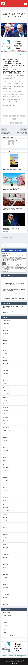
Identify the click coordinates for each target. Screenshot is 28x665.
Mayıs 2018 (5, 597)
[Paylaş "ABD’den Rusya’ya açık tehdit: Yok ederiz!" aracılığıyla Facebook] (4, 116)
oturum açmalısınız (16, 240)
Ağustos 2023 (6, 387)
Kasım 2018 (5, 577)
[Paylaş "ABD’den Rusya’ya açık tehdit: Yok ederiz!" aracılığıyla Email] (12, 119)
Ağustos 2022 (6, 427)
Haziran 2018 (6, 594)
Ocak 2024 (5, 370)
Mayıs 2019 (5, 557)
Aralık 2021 (5, 454)
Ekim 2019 (5, 540)
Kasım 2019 (5, 537)
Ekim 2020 (5, 500)
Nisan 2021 (5, 480)
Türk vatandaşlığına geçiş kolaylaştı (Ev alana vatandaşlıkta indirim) (13, 188)
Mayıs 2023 (5, 397)
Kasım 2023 (5, 377)
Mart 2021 (5, 484)
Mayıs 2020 (5, 517)
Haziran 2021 (6, 474)
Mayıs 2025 (5, 340)
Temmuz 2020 (6, 510)
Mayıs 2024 (5, 360)
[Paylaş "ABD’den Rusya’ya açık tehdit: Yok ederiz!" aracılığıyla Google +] (10, 116)
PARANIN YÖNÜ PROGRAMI (9, 635)
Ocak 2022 (5, 450)
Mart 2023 (5, 403)
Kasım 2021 (5, 457)
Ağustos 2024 (6, 357)
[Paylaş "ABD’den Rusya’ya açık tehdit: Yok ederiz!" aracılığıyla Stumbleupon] (23, 116)
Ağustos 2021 (6, 467)
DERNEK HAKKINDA (7, 615)
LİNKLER (5, 632)
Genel (4, 619)
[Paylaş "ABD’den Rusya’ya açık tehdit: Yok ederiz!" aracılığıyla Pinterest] (15, 116)
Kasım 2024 (5, 350)
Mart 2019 (5, 564)
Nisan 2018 (5, 601)
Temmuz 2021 (6, 470)
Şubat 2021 (5, 487)
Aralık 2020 (5, 494)
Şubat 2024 (5, 367)
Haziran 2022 (6, 434)
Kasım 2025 (5, 337)
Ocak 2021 (5, 490)
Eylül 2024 (5, 353)
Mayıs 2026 (5, 327)
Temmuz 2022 (6, 430)
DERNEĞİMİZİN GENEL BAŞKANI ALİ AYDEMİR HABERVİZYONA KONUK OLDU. (13, 279)
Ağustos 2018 (6, 587)
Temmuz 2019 (6, 551)
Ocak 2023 (5, 410)
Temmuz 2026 (6, 320)
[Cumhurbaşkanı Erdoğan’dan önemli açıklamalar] (14, 219)
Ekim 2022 (5, 420)
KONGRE (5, 625)
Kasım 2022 (5, 417)
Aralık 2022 (5, 414)
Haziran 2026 (6, 323)
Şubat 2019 (5, 567)
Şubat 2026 (5, 333)
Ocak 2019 (5, 571)
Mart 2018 (5, 604)
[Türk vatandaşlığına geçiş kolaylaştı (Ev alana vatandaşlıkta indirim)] (14, 179)
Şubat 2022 (5, 447)
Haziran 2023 (6, 393)
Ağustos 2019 (6, 547)
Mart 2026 (5, 330)
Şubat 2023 (5, 407)
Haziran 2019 (6, 554)
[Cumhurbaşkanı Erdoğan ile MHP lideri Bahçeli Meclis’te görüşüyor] (14, 199)
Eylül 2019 (5, 544)
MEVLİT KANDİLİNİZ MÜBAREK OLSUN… (12, 169)
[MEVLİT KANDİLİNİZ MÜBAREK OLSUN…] (14, 160)
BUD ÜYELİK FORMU (7, 612)
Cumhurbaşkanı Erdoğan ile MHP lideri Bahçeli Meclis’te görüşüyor (12, 208)
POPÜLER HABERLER (7, 639)
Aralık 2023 (5, 373)
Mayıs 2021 (5, 477)
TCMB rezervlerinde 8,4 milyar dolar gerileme (13, 298)
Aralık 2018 (5, 574)
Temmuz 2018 (6, 591)
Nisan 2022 (5, 440)
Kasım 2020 (5, 497)
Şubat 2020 (5, 527)
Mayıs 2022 (5, 437)
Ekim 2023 (5, 380)
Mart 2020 (5, 524)
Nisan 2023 (5, 400)
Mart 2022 (5, 444)
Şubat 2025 (5, 347)
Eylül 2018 (5, 584)
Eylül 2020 (5, 504)
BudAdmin (17, 140)
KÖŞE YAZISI (5, 629)
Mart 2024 (5, 363)
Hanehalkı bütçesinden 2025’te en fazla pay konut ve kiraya (13, 294)
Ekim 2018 (5, 581)
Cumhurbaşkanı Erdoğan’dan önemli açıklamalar (12, 229)
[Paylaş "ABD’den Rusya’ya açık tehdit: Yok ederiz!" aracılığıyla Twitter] (7, 116)
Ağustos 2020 (6, 507)
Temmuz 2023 (6, 390)
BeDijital (23, 660)
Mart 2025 (5, 343)
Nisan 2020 (5, 520)
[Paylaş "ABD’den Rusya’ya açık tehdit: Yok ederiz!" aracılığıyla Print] (15, 119)
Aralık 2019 (5, 534)
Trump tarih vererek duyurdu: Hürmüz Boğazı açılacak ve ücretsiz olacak (14, 284)
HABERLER (12, 19)
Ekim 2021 (5, 460)
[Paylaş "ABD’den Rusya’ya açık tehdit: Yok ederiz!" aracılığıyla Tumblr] (12, 116)
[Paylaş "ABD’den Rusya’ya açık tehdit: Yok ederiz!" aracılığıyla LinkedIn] (18, 116)
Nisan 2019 (5, 560)
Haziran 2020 (6, 514)
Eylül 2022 (5, 423)
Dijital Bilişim (15, 660)
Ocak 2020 (5, 530)
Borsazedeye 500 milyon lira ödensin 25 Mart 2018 (13, 307)
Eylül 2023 (5, 383)
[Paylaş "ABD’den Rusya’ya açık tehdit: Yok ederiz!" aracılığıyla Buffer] (20, 116)
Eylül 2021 (5, 464)
